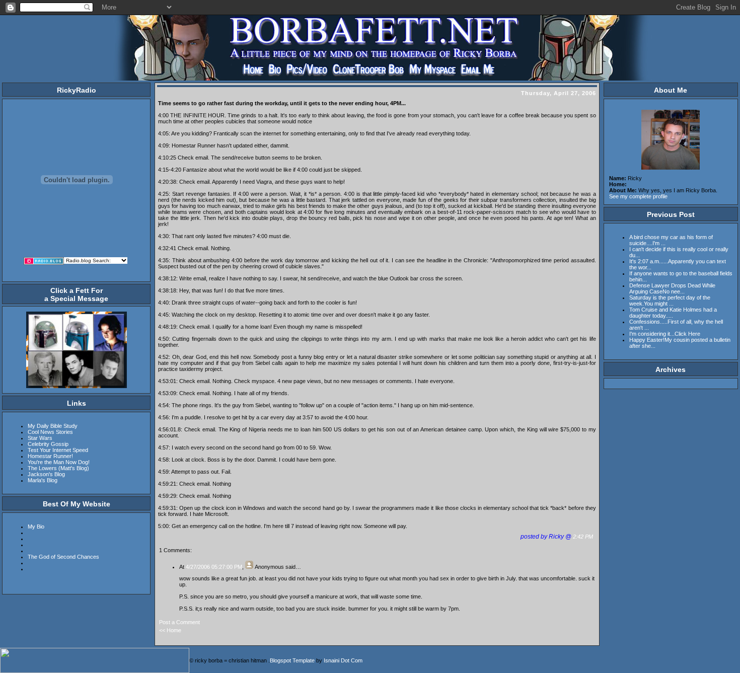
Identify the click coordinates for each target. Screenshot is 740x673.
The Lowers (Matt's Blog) (58, 468)
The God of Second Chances (63, 557)
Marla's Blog (42, 480)
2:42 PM (584, 537)
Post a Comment (179, 622)
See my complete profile (638, 196)
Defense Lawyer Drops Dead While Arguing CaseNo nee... (672, 288)
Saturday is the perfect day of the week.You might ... (669, 300)
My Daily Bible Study (53, 426)
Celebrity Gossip (48, 444)
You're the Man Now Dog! (59, 462)
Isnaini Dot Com (343, 660)
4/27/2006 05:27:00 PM (214, 567)
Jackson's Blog (46, 474)
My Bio (36, 527)
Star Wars (40, 438)
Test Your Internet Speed (58, 450)
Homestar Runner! (50, 456)
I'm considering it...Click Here (664, 334)
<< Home (170, 630)
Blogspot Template (292, 660)
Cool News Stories (50, 432)
